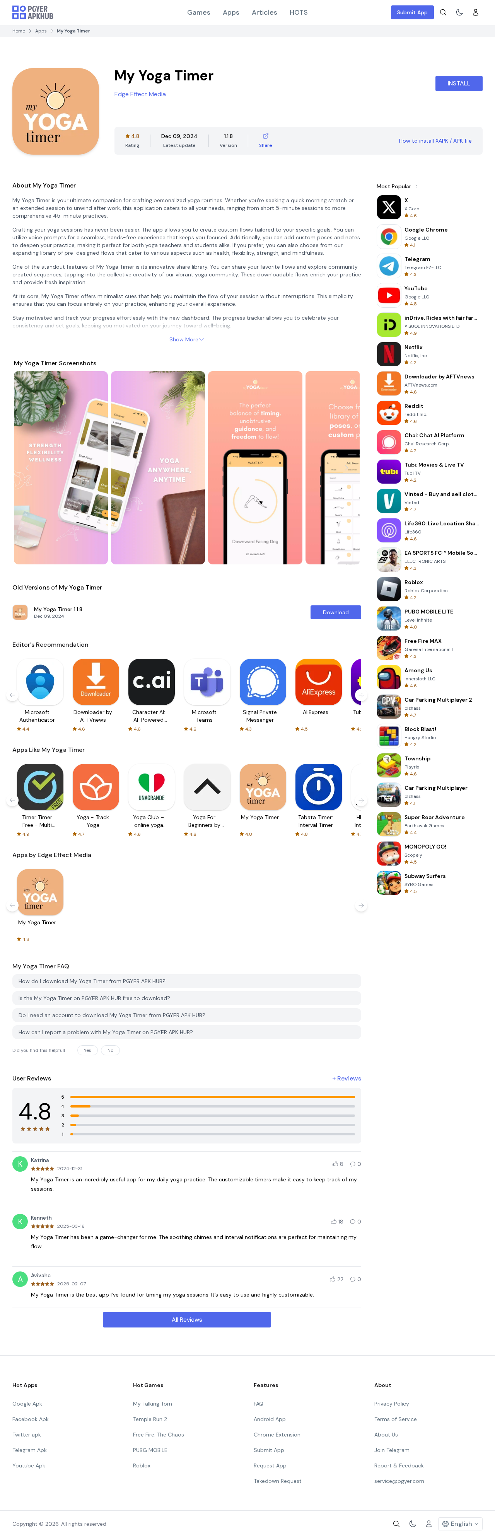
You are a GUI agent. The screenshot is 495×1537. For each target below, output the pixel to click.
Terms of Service (395, 1419)
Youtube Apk (28, 1465)
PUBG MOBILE (150, 1450)
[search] (443, 12)
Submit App (412, 12)
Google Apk (27, 1403)
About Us (386, 1434)
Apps (231, 12)
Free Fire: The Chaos (158, 1434)
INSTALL (459, 83)
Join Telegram (392, 1450)
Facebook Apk (30, 1419)
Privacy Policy (391, 1403)
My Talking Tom (152, 1403)
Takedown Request (278, 1480)
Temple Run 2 (150, 1419)
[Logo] (32, 12)
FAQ (258, 1403)
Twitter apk (26, 1434)
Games (198, 12)
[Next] (346, 468)
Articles (264, 12)
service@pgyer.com (399, 1480)
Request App (270, 1465)
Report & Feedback (399, 1465)
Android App (270, 1419)
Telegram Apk (29, 1450)
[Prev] (27, 468)
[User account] (476, 12)
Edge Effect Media (140, 94)
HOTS (299, 12)
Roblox (141, 1465)
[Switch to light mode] (459, 12)
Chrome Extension (277, 1434)
